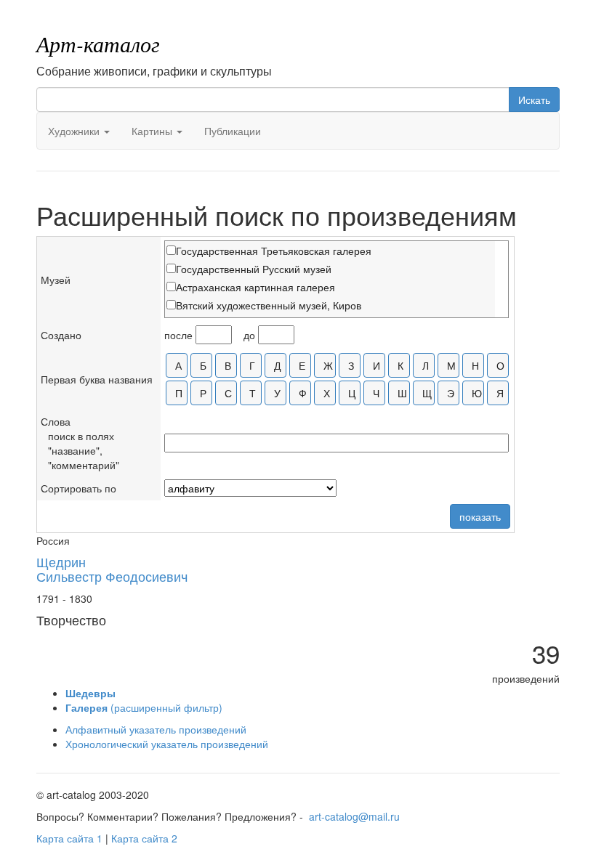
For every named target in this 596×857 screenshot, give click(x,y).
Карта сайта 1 (69, 838)
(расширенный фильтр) (143, 707)
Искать (534, 99)
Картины (153, 130)
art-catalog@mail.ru (354, 816)
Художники (75, 130)
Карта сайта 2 (144, 838)
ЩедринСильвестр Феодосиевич (112, 568)
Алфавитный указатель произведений (155, 729)
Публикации (232, 130)
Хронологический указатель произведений (166, 743)
